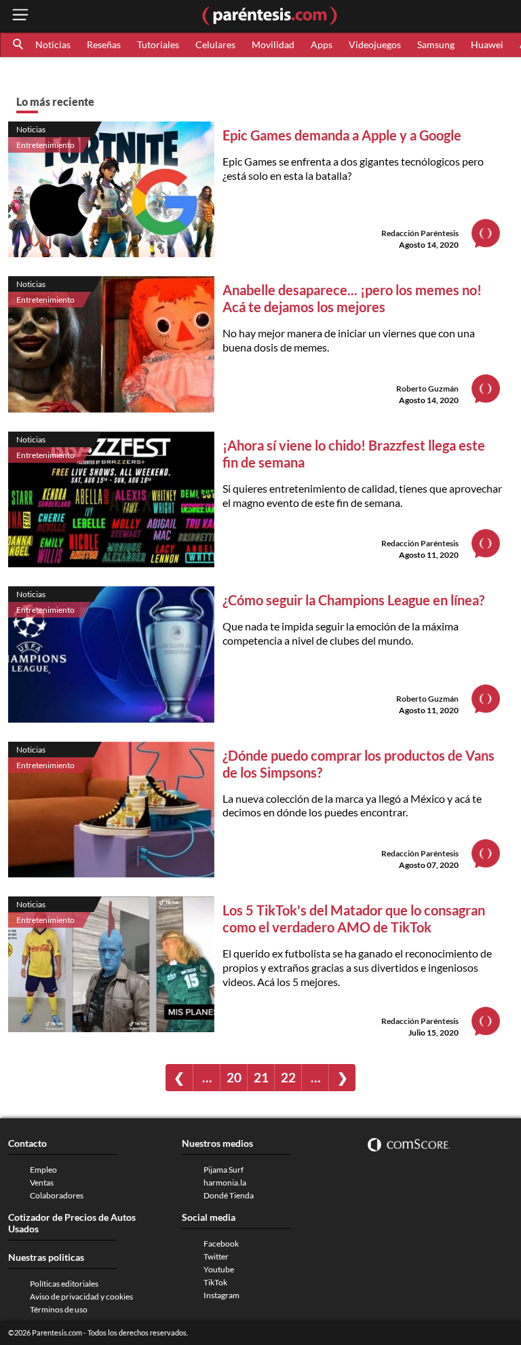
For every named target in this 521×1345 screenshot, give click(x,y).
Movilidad (273, 44)
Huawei (487, 44)
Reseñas (104, 44)
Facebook (221, 1243)
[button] (19, 45)
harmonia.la (225, 1182)
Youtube (219, 1269)
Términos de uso (59, 1309)
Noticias (53, 44)
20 (234, 1077)
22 (288, 1077)
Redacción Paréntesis (420, 233)
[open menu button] (20, 15)
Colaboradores (56, 1195)
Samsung (436, 44)
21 (261, 1077)
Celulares (215, 44)
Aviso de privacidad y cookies (81, 1296)
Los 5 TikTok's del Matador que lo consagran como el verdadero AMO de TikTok (354, 918)
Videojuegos (375, 44)
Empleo (43, 1169)
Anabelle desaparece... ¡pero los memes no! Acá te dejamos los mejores (352, 298)
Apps (321, 44)
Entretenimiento (45, 145)
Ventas (42, 1182)
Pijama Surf (224, 1169)
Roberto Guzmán (427, 388)
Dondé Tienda (229, 1195)
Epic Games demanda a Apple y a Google (342, 135)
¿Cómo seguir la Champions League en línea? (353, 600)
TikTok (215, 1282)
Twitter (216, 1256)
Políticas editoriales (64, 1283)
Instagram (221, 1295)
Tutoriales (158, 44)
